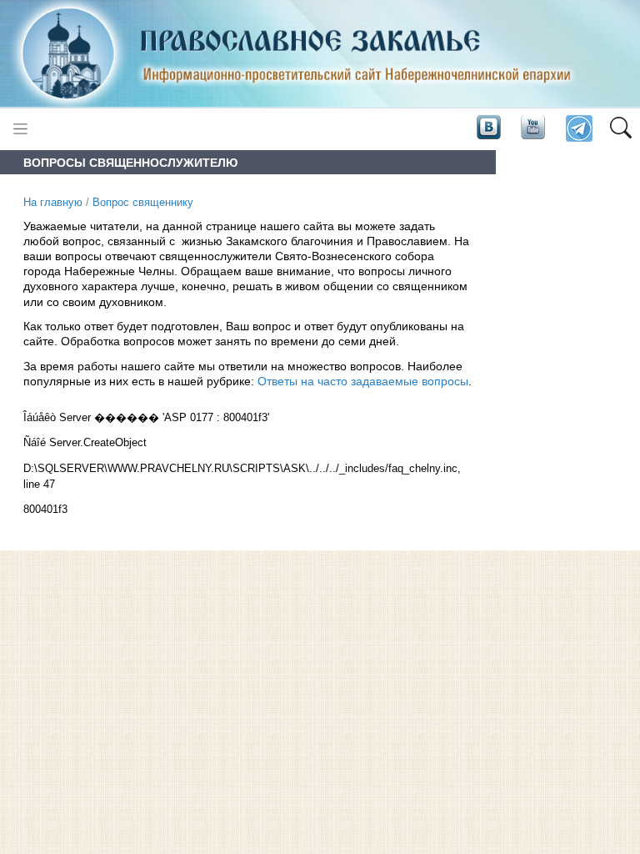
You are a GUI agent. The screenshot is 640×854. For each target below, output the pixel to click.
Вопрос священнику (142, 202)
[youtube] (531, 127)
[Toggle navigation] (20, 128)
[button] (620, 129)
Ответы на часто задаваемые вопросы (363, 381)
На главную (52, 202)
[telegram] (578, 129)
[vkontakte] (488, 127)
